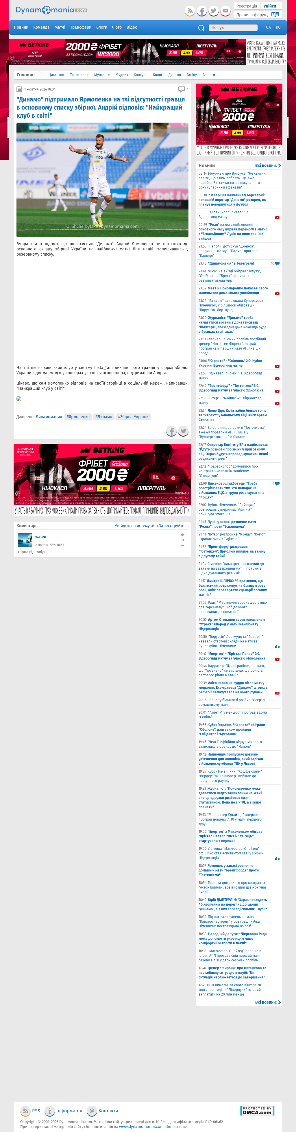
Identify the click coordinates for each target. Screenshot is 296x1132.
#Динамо (104, 416)
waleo (40, 536)
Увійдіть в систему (132, 525)
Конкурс (140, 75)
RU (278, 27)
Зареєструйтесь (173, 525)
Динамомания (49, 416)
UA (268, 27)
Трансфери (79, 75)
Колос (158, 75)
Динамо (175, 75)
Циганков (56, 75)
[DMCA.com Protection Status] (257, 1114)
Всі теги (209, 75)
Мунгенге (102, 75)
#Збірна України (133, 416)
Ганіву (192, 75)
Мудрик (122, 75)
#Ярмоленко (78, 416)
